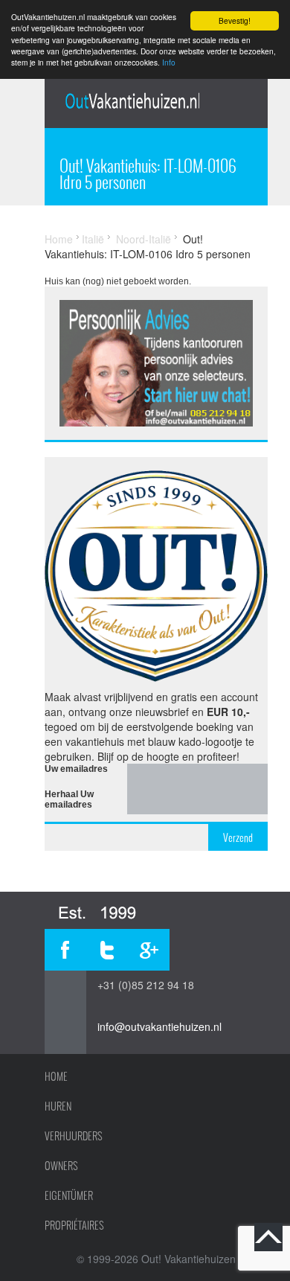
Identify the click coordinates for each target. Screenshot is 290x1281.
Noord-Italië (143, 238)
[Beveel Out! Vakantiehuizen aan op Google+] (149, 950)
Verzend (238, 837)
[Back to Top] (268, 1237)
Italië (93, 238)
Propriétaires (74, 1225)
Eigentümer (69, 1195)
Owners (61, 1165)
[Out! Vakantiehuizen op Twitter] (107, 950)
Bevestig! (235, 20)
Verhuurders (74, 1136)
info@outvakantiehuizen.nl (159, 1026)
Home (59, 238)
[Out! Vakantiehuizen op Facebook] (65, 950)
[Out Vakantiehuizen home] (132, 100)
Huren (58, 1106)
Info (168, 62)
